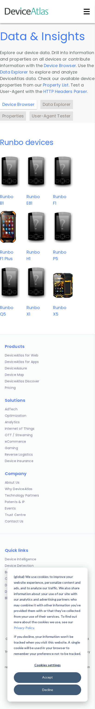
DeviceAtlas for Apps (22, 361)
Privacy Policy (24, 628)
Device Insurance (19, 461)
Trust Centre (15, 515)
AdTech (11, 409)
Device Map (14, 374)
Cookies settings (47, 665)
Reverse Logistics (19, 454)
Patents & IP (15, 502)
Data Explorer (14, 72)
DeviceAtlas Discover (22, 381)
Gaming (11, 448)
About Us (12, 482)
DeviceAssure (16, 368)
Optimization (15, 415)
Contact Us (14, 521)
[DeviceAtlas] (27, 14)
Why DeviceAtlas (19, 489)
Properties (13, 116)
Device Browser (60, 65)
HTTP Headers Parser (65, 91)
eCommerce (15, 441)
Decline (47, 690)
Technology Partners (22, 495)
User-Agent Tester (51, 116)
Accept (47, 677)
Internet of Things (20, 428)
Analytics (12, 422)
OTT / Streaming (19, 435)
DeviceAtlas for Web (22, 355)
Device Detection (19, 565)
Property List (56, 85)
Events (10, 508)
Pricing (10, 387)
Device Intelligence (20, 559)
